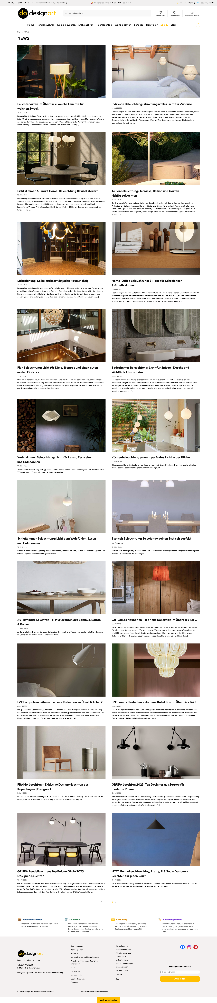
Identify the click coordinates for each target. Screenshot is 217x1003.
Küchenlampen (122, 967)
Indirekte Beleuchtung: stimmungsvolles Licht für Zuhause (152, 104)
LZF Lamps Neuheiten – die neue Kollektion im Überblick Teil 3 (154, 620)
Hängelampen (122, 946)
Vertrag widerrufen (108, 1000)
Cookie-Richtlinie (78, 978)
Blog (117, 979)
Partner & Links (122, 970)
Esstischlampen (122, 960)
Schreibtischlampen (124, 953)
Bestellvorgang (77, 946)
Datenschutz (76, 971)
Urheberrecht (76, 975)
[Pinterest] (195, 947)
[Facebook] (182, 947)
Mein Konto (160, 15)
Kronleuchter (121, 956)
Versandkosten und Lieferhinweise (85, 957)
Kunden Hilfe (175, 15)
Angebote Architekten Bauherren (84, 961)
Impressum (75, 964)
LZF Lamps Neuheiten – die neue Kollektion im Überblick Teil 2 (60, 702)
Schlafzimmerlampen (124, 963)
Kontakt (119, 974)
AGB (73, 967)
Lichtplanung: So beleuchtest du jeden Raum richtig (53, 281)
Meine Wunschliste (192, 15)
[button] (193, 25)
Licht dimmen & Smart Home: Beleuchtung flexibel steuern (57, 191)
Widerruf (75, 953)
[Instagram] (189, 947)
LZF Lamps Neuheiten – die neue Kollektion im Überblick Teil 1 (154, 702)
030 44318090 (16, 3)
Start (19, 32)
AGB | (105, 991)
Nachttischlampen (123, 949)
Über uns (74, 982)
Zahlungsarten (77, 949)
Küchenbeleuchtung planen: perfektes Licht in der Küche (151, 457)
